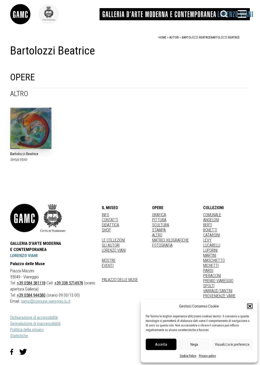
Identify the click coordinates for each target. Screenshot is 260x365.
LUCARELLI (211, 245)
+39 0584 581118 (31, 282)
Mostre (109, 260)
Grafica (159, 214)
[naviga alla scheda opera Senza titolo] (30, 128)
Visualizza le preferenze (232, 344)
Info (105, 214)
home (162, 37)
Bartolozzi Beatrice (225, 37)
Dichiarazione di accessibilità (34, 317)
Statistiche (19, 335)
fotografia (162, 245)
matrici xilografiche (170, 240)
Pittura (159, 219)
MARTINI (209, 255)
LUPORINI (210, 250)
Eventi (107, 265)
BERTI (207, 225)
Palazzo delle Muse (120, 279)
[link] (24, 14)
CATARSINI (211, 235)
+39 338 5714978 (68, 282)
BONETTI (210, 230)
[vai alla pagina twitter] (25, 352)
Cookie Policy (188, 356)
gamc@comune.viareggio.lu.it (45, 301)
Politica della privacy (27, 329)
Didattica (110, 225)
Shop (106, 230)
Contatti (110, 219)
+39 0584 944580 (31, 295)
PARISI (208, 270)
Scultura (160, 225)
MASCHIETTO (214, 260)
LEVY (207, 240)
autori (174, 37)
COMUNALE (212, 214)
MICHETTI (211, 265)
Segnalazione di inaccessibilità (35, 323)
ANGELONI (211, 219)
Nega (194, 344)
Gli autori (111, 245)
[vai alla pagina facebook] (14, 352)
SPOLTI (208, 285)
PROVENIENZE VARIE (219, 296)
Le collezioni (113, 240)
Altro (157, 235)
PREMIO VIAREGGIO (218, 280)
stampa (159, 230)
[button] (249, 306)
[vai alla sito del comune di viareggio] (53, 218)
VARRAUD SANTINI (217, 290)
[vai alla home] (24, 218)
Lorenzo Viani (114, 250)
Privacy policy (207, 356)
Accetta (161, 344)
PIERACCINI (212, 275)
